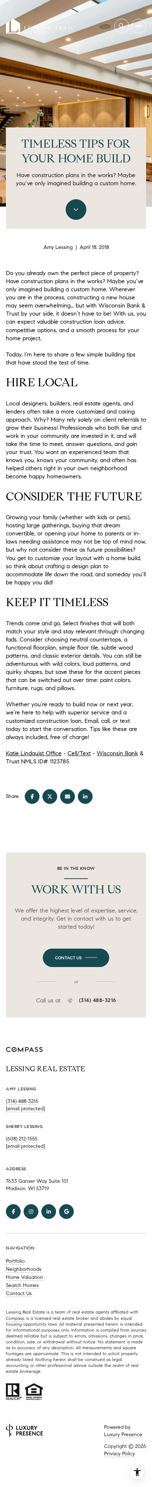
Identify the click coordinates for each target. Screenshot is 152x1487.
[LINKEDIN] (48, 1211)
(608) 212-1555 (21, 1139)
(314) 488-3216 (97, 1000)
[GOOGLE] (66, 1211)
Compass (15, 1318)
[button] (76, 958)
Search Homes (22, 1285)
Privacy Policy (119, 1454)
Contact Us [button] (19, 1293)
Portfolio (15, 1261)
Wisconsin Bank (117, 753)
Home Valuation (24, 1277)
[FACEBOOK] (13, 1211)
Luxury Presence (123, 1434)
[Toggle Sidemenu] (138, 26)
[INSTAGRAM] (31, 1211)
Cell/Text (79, 753)
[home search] (121, 26)
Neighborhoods (23, 1269)
